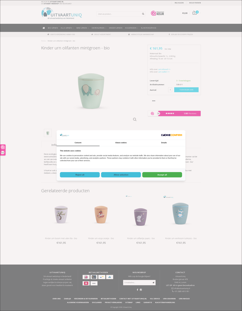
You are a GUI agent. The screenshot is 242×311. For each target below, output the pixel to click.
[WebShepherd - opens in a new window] (171, 135)
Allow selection (121, 175)
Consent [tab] (78, 143)
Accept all (162, 175)
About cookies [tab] (121, 143)
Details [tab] (164, 143)
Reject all (79, 175)
